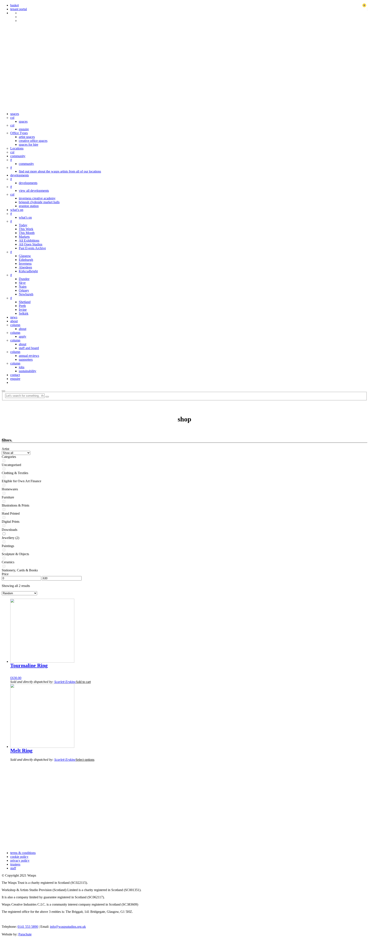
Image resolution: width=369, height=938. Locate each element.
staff (13, 868)
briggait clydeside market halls (39, 202)
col (12, 117)
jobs (21, 367)
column (15, 325)
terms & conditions (23, 853)
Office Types (19, 133)
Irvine (23, 309)
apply (22, 336)
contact (15, 375)
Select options (85, 759)
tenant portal (18, 9)
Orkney (24, 290)
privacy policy (19, 860)
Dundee (24, 279)
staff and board (29, 348)
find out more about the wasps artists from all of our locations (60, 171)
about (14, 321)
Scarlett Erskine (65, 682)
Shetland (25, 302)
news (13, 317)
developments (19, 175)
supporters (26, 359)
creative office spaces (33, 140)
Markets (24, 236)
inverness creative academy (37, 198)
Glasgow (25, 256)
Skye (22, 283)
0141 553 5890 (28, 926)
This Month (27, 233)
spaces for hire (28, 144)
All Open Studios (30, 244)
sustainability (27, 371)
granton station (29, 206)
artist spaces (27, 137)
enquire (24, 129)
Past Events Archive (32, 248)
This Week (26, 229)
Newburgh (26, 294)
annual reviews (29, 355)
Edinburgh (26, 259)
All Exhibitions (29, 240)
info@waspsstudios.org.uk (68, 926)
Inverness (25, 263)
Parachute (25, 934)
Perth (22, 306)
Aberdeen (25, 267)
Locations (16, 148)
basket (14, 5)
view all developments (34, 190)
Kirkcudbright (28, 271)
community (17, 156)
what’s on (16, 210)
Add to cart (83, 682)
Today (23, 225)
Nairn (22, 286)
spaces (14, 114)
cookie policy (19, 856)
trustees (15, 864)
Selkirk (23, 313)
